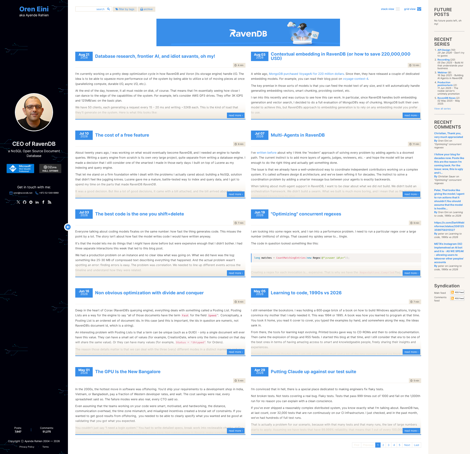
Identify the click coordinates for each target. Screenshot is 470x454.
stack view (387, 8)
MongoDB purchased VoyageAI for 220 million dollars (306, 74)
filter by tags (126, 9)
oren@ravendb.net (22, 192)
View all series (442, 108)
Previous (368, 444)
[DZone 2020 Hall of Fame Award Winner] (50, 168)
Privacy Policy (26, 446)
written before (266, 152)
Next (407, 444)
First (356, 444)
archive (148, 9)
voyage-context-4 (355, 78)
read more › (236, 115)
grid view (410, 8)
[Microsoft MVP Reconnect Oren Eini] (20, 168)
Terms (45, 446)
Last (416, 444)
